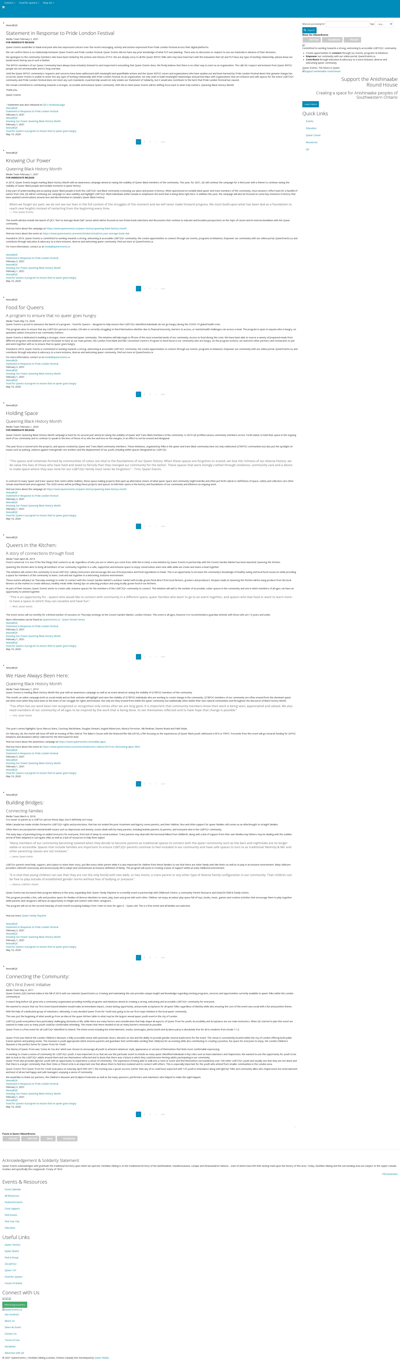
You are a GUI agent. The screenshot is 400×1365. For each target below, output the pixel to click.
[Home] (7, 7)
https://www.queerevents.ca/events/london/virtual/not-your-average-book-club (86, 233)
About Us (10, 1320)
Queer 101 (10, 1270)
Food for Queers (28, 2)
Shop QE (48, 2)
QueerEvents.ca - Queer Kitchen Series (64, 619)
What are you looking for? (313, 24)
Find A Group (11, 1257)
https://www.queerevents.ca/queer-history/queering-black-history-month (86, 228)
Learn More (310, 104)
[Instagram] (6, 1298)
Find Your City (12, 1221)
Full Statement (390, 1173)
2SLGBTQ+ (11, 1263)
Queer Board (12, 1251)
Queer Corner (313, 135)
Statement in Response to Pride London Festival (32, 111)
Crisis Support (12, 1208)
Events (19, 8)
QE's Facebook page (54, 104)
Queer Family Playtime (34, 915)
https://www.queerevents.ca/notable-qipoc (82, 741)
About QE (9, 14)
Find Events (11, 1214)
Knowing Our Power (17, 121)
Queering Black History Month (44, 121)
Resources (70, 8)
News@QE (12, 107)
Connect (9, 2)
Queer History (12, 1244)
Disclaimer (10, 1346)
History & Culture (51, 8)
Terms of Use (12, 1340)
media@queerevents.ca (57, 246)
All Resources (12, 1195)
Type (372, 24)
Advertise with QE (14, 1352)
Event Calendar (13, 1189)
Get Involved (12, 1314)
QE (307, 149)
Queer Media (102, 1357)
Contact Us (11, 1333)
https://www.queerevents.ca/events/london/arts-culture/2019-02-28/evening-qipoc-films (91, 746)
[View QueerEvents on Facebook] (3, 1298)
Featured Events (14, 1202)
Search (311, 30)
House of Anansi (13, 1283)
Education (33, 8)
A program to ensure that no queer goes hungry (50, 130)
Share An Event (13, 1327)
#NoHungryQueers (14, 1304)
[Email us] (10, 1298)
